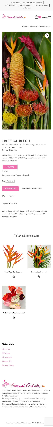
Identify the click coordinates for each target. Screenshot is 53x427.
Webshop (26, 8)
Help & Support (25, 5)
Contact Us (6, 361)
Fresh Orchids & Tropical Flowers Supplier (26, 3)
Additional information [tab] (32, 188)
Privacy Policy (8, 365)
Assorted (10, 181)
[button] (47, 35)
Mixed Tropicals (16, 175)
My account (7, 357)
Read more (13, 276)
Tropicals (26, 175)
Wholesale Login (42, 5)
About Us (6, 349)
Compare (10, 167)
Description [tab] (10, 188)
